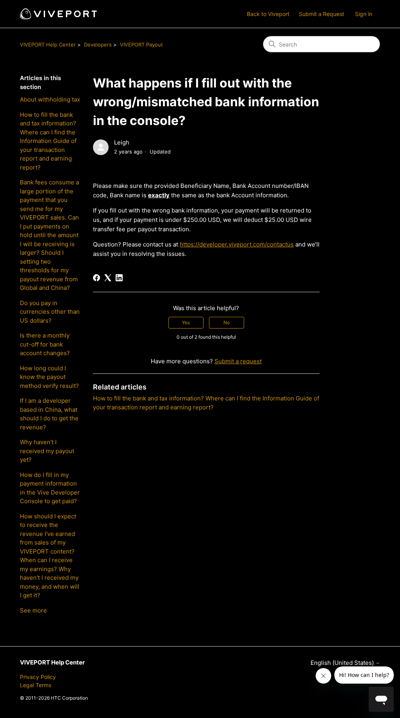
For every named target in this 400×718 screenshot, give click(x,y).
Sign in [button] (363, 14)
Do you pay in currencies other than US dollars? (50, 311)
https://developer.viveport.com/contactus (237, 244)
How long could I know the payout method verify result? (49, 376)
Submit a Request (321, 14)
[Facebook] (96, 277)
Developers (98, 44)
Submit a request (238, 361)
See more (33, 610)
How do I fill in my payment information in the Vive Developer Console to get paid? (50, 488)
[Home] (58, 14)
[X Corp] (107, 277)
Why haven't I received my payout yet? (47, 450)
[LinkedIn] (119, 277)
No (226, 322)
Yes (186, 322)
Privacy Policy (38, 676)
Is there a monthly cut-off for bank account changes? (45, 344)
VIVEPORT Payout (141, 44)
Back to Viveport (268, 14)
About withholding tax (50, 99)
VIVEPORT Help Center (48, 44)
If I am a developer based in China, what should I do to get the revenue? (49, 414)
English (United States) (343, 662)
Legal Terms (35, 685)
